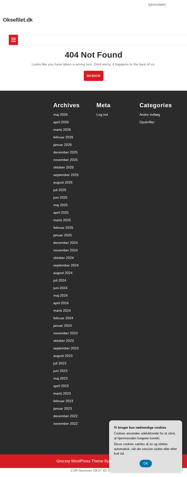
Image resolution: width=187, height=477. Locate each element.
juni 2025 (60, 197)
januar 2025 (62, 235)
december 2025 (65, 152)
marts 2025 (62, 220)
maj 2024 (60, 295)
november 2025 (65, 160)
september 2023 (66, 348)
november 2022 (65, 423)
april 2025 (61, 212)
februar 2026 (63, 137)
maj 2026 (60, 114)
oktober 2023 (63, 341)
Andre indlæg (150, 114)
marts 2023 (62, 393)
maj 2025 (60, 205)
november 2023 (65, 333)
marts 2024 (62, 310)
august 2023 (63, 356)
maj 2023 (60, 378)
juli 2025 (59, 190)
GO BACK (95, 77)
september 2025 (66, 175)
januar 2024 (62, 325)
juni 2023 (60, 371)
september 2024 (66, 265)
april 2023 (61, 386)
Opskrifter (147, 122)
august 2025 (63, 182)
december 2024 (65, 243)
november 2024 (65, 250)
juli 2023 (59, 363)
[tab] (13, 40)
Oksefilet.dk (18, 20)
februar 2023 (63, 401)
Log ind (102, 114)
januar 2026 (62, 145)
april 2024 (61, 303)
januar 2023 (62, 408)
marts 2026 (62, 130)
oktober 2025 (63, 167)
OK (145, 463)
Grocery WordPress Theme (79, 461)
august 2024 (63, 273)
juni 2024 (60, 288)
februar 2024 (63, 318)
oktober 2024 (63, 258)
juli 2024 (59, 280)
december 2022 (65, 416)
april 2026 (61, 122)
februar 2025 (63, 228)
